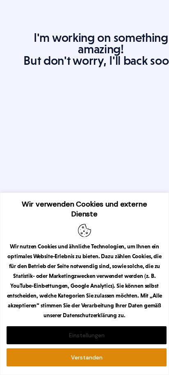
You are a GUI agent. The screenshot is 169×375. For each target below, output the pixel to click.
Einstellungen (87, 335)
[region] (84, 284)
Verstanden (87, 357)
